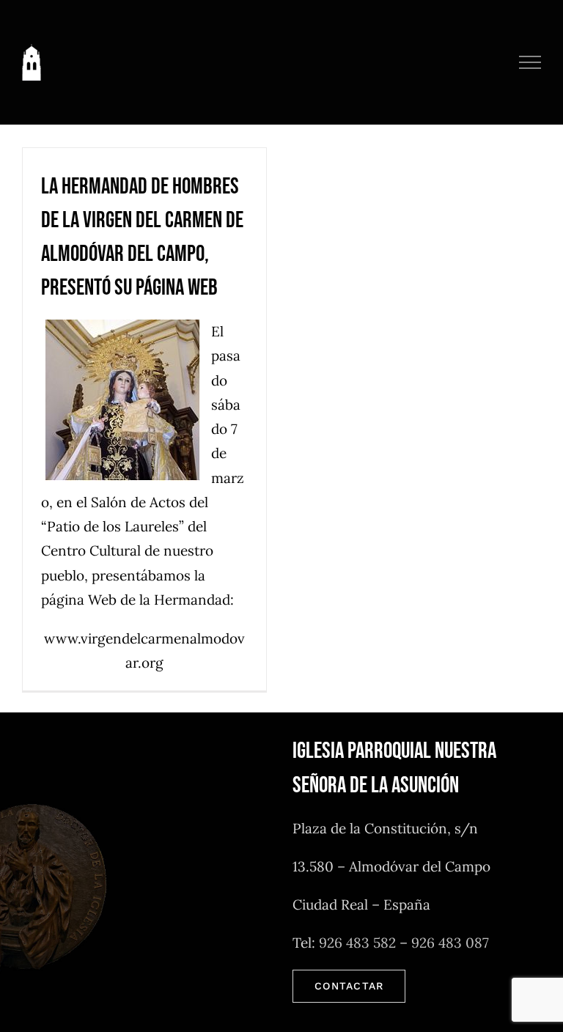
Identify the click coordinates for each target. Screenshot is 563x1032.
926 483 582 (357, 942)
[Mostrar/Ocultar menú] (530, 62)
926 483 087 (450, 942)
